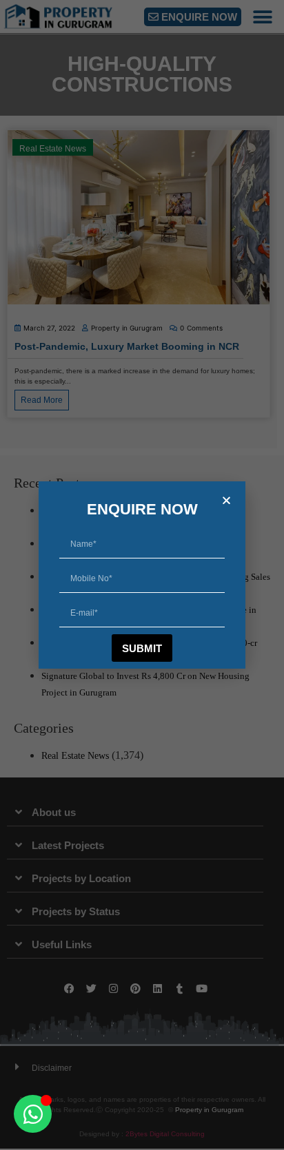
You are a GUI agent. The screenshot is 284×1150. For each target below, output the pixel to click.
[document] (142, 575)
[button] (226, 500)
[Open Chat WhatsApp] (33, 1114)
